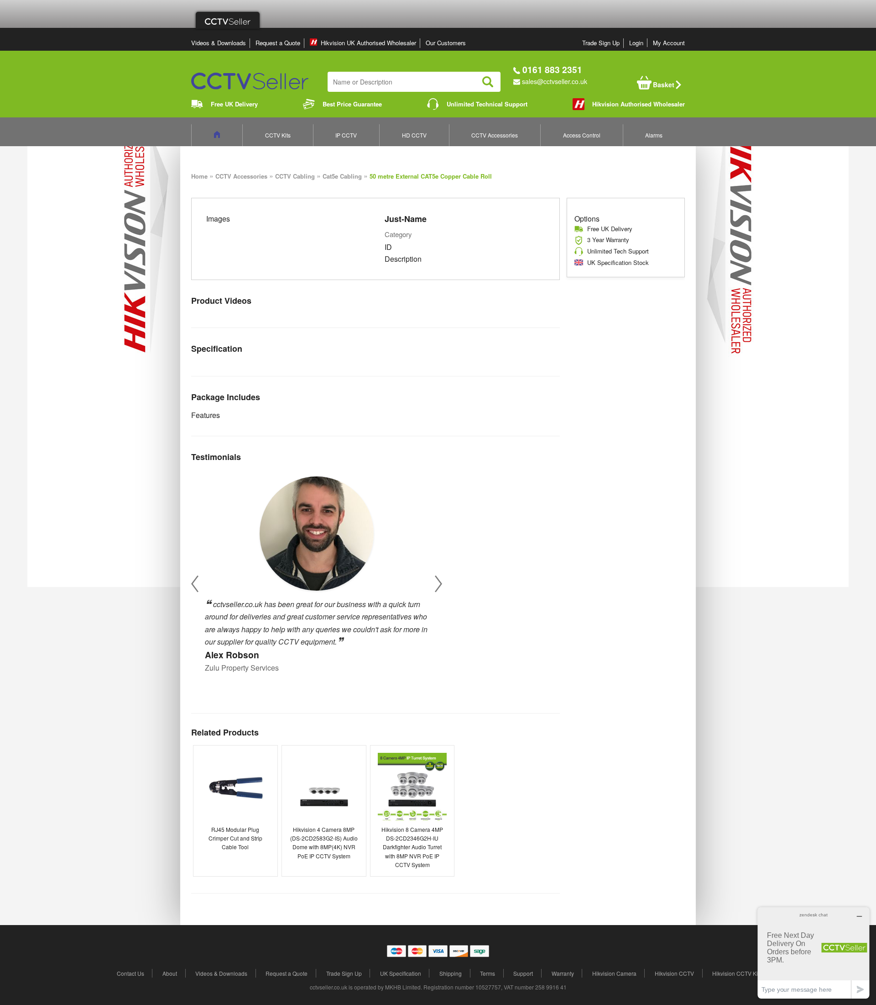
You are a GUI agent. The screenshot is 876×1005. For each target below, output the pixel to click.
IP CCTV (346, 135)
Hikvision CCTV (674, 973)
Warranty (563, 973)
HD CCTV (414, 135)
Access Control (581, 135)
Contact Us (130, 973)
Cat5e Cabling (342, 176)
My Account (669, 42)
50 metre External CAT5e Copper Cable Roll (431, 176)
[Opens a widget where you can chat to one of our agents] (813, 953)
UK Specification (400, 973)
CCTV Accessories (494, 135)
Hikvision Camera (614, 973)
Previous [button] (194, 584)
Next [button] (438, 584)
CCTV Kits (278, 135)
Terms (487, 973)
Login (636, 42)
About (169, 973)
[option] (316, 571)
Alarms (653, 135)
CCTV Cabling (295, 176)
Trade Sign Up (601, 42)
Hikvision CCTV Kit (735, 973)
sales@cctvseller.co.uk (554, 81)
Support (523, 973)
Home (199, 176)
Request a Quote (278, 42)
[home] (216, 135)
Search (487, 81)
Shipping (450, 973)
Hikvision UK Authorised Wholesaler (368, 42)
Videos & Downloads (218, 42)
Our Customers (446, 42)
